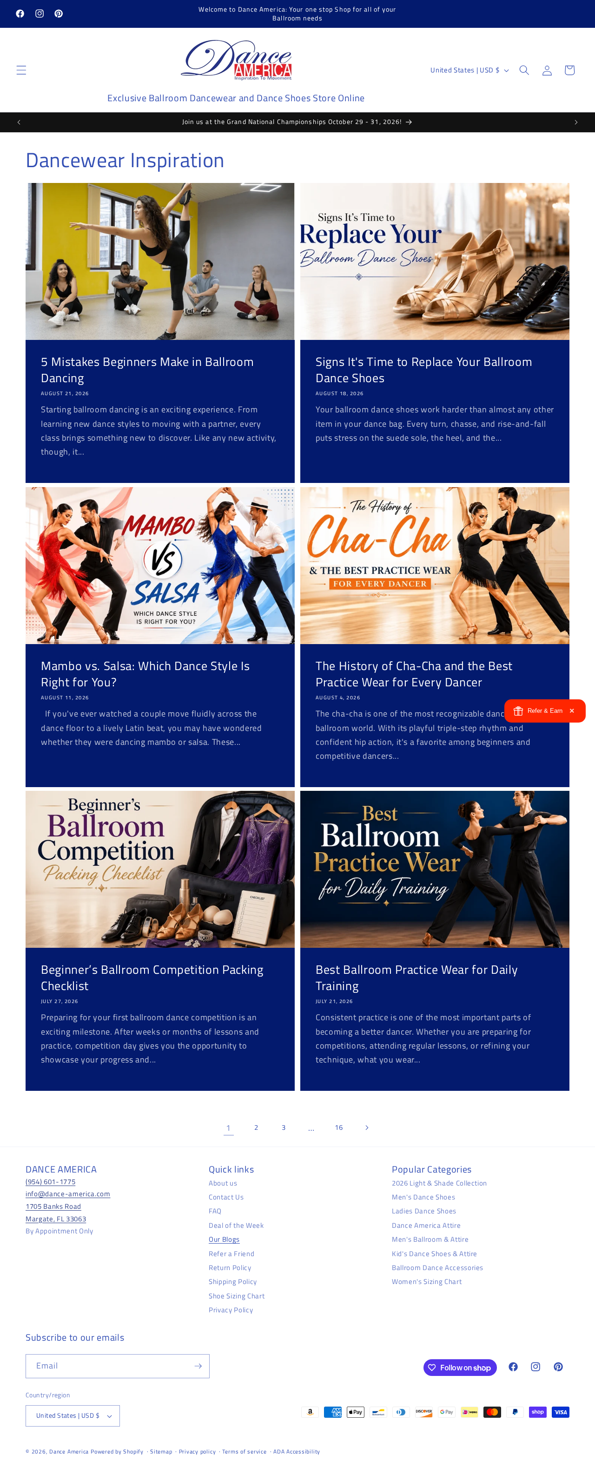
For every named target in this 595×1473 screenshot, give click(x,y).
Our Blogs (224, 1239)
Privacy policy (197, 1451)
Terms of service (244, 1451)
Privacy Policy (231, 1309)
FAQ (215, 1211)
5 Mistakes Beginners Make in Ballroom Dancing (147, 370)
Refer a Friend (231, 1253)
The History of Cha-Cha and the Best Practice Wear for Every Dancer (414, 674)
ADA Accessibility (296, 1451)
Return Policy (230, 1267)
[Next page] (366, 1128)
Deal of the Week (236, 1225)
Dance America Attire (426, 1225)
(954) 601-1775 (50, 1181)
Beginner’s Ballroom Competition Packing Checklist (152, 978)
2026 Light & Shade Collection (439, 1183)
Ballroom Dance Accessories (437, 1267)
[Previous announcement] (19, 122)
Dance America (69, 1451)
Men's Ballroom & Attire (430, 1239)
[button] (21, 70)
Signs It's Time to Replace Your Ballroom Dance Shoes (424, 370)
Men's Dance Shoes (423, 1197)
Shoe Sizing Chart (236, 1296)
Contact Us (226, 1197)
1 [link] (228, 1127)
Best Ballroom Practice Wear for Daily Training (417, 978)
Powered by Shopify (117, 1451)
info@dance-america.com (68, 1193)
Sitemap (161, 1451)
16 (339, 1127)
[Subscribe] (198, 1366)
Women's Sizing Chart (427, 1281)
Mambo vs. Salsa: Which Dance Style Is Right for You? (145, 674)
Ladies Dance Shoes (424, 1211)
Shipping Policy (233, 1281)
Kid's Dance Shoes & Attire (434, 1253)
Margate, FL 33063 (56, 1218)
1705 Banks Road (53, 1206)
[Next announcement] (576, 122)
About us (223, 1183)
